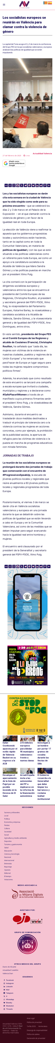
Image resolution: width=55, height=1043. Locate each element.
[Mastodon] (29, 185)
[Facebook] (17, 185)
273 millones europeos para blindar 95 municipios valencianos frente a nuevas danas (27, 752)
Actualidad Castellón (10, 970)
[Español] (50, 2)
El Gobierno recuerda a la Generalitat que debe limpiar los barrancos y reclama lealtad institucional (44, 787)
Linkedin (9, 987)
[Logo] (24, 5)
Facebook (10, 980)
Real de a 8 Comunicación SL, (12, 1027)
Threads (9, 1009)
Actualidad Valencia (42, 153)
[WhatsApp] (4, 999)
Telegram (9, 993)
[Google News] (6, 185)
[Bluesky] (33, 185)
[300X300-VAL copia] (27, 715)
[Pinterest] (45, 185)
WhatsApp (10, 999)
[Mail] (4, 990)
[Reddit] (41, 185)
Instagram (10, 983)
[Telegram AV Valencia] (27, 641)
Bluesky (9, 1003)
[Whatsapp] (10, 185)
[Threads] (4, 1009)
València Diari (8, 973)
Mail (7, 990)
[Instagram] (14, 185)
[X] (21, 185)
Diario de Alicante (9, 967)
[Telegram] (25, 185)
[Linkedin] (37, 185)
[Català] (45, 2)
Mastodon (10, 1006)
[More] (48, 185)
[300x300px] (27, 684)
